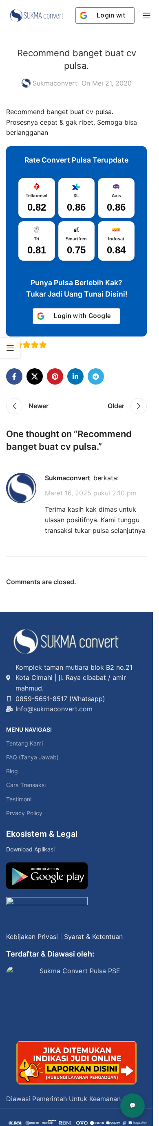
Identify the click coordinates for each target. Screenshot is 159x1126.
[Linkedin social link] (75, 376)
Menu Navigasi (29, 729)
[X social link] (34, 376)
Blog (12, 771)
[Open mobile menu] (147, 15)
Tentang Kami (24, 743)
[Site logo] (36, 15)
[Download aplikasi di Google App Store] (47, 910)
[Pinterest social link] (55, 376)
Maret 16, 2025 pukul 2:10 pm (91, 493)
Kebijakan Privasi (32, 936)
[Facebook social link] (14, 376)
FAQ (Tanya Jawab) (32, 757)
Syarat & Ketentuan (93, 936)
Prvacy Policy (24, 812)
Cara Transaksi (26, 784)
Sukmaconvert (55, 83)
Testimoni (18, 799)
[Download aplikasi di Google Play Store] (47, 875)
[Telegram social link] (96, 376)
